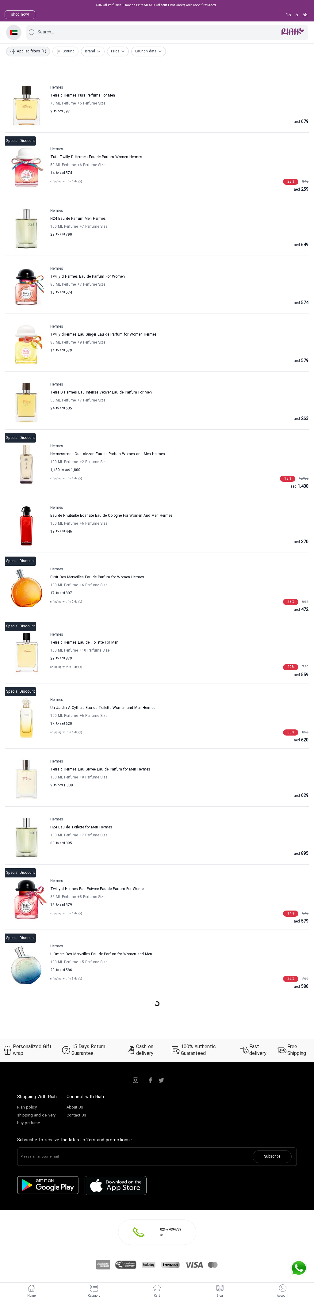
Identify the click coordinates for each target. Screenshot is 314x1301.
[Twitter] (161, 1080)
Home (31, 1296)
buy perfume (28, 1123)
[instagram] (135, 1080)
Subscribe (272, 1156)
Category (94, 1296)
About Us (75, 1107)
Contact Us (76, 1115)
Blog (219, 1296)
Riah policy (27, 1107)
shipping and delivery (36, 1115)
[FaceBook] (150, 1080)
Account (282, 1296)
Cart (157, 1296)
